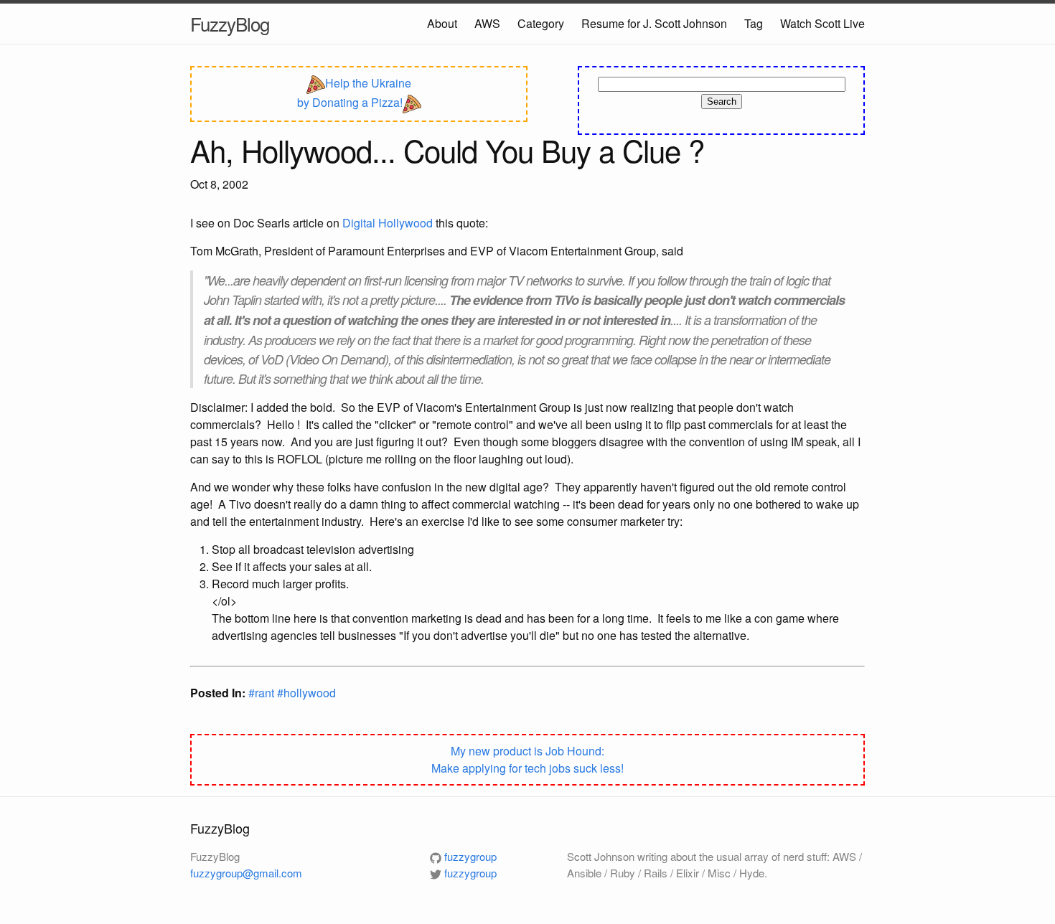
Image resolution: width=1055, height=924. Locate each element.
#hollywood (306, 692)
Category (540, 23)
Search (721, 101)
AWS (487, 23)
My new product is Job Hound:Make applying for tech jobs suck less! (527, 759)
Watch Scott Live (822, 23)
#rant (262, 692)
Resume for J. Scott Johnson (654, 23)
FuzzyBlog (229, 23)
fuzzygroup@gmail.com (246, 872)
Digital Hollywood (387, 222)
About (442, 23)
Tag (753, 23)
